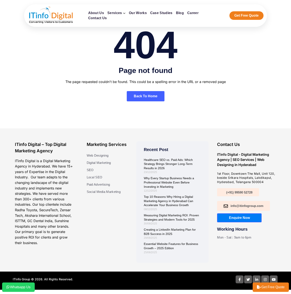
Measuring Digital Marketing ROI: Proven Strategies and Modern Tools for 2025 (171, 217)
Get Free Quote (246, 15)
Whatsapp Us (20, 287)
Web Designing (98, 155)
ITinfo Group (21, 279)
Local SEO (94, 177)
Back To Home (145, 96)
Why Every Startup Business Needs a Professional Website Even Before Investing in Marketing (169, 182)
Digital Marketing (99, 162)
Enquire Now (239, 218)
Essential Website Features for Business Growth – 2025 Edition (171, 246)
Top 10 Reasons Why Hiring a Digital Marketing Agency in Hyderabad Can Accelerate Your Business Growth (168, 201)
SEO (90, 170)
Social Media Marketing (104, 192)
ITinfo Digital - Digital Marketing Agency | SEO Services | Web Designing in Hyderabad (243, 159)
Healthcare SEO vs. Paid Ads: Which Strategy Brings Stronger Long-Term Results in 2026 (168, 164)
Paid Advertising (98, 184)
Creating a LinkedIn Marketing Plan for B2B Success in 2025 (170, 232)
